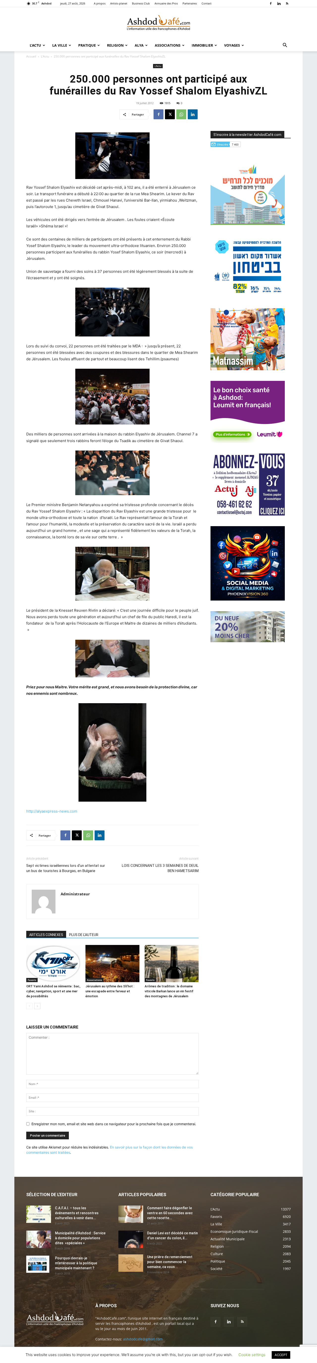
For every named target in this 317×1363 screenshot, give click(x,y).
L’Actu (35, 45)
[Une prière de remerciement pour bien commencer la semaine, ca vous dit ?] (130, 1263)
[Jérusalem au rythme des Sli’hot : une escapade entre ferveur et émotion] (112, 963)
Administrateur (75, 893)
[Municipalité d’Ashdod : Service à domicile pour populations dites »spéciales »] (38, 1239)
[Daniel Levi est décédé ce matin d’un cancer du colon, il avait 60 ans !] (130, 1239)
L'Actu (45, 56)
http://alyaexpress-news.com (51, 811)
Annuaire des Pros (166, 3)
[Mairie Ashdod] (248, 296)
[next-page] (37, 1006)
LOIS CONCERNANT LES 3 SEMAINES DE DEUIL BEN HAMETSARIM (160, 868)
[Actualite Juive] (248, 514)
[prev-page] (29, 1006)
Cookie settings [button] (251, 1354)
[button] (285, 45)
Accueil (31, 56)
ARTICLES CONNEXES (46, 935)
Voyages (232, 45)
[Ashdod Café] (158, 23)
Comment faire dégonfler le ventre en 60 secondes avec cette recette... (170, 1213)
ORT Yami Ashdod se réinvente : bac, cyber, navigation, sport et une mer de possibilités (53, 991)
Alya (139, 45)
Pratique (87, 45)
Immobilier (202, 45)
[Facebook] (270, 3)
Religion (115, 45)
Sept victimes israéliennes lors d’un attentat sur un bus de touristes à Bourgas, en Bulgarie (65, 868)
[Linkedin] (279, 3)
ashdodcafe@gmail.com (143, 1339)
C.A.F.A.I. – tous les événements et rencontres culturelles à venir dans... (77, 1213)
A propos (100, 3)
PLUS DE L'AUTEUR (83, 935)
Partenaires (190, 3)
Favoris (32, 980)
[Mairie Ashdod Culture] (248, 368)
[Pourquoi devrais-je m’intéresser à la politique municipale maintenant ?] (37, 1264)
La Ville (59, 45)
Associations (168, 45)
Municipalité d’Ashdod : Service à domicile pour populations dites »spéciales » (80, 1238)
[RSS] (287, 3)
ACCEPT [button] (281, 1355)
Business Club (141, 3)
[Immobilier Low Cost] (248, 640)
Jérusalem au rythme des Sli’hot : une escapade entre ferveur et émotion (109, 991)
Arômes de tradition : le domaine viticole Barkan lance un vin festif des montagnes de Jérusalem (169, 991)
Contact (206, 3)
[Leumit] (248, 441)
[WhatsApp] (181, 114)
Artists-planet (118, 3)
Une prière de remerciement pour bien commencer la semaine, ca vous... (169, 1262)
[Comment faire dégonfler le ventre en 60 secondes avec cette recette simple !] (130, 1214)
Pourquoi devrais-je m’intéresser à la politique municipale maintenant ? (76, 1263)
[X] (170, 114)
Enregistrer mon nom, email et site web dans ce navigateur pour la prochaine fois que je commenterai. (113, 1124)
